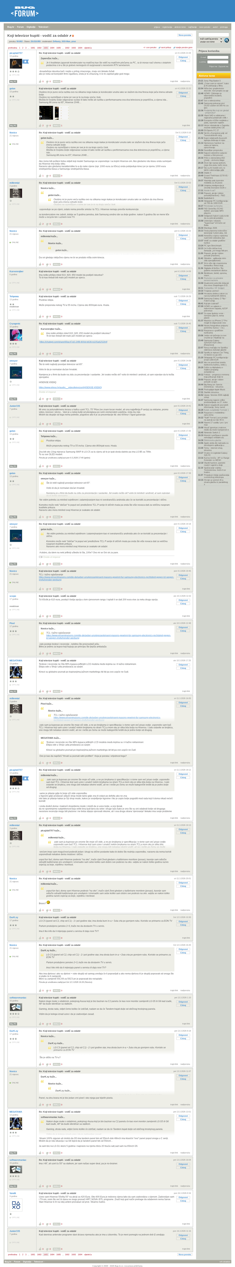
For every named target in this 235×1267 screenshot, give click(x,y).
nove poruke (204, 27)
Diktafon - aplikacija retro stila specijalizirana (215, 259)
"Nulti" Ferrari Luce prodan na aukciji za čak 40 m (216, 419)
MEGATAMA (16, 660)
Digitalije (31, 27)
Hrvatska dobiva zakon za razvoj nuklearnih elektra (215, 294)
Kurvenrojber (17, 271)
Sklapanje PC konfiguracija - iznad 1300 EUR (216, 358)
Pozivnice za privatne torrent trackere (213, 279)
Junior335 (15, 406)
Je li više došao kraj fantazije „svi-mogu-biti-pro (216, 249)
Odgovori (183, 57)
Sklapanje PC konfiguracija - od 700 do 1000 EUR (216, 202)
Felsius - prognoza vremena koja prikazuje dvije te (216, 376)
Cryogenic (15, 323)
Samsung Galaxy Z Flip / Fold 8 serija (215, 299)
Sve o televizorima (212, 100)
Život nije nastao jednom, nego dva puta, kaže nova (215, 164)
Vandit (13, 1193)
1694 (80, 48)
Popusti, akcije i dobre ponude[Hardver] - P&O (214, 194)
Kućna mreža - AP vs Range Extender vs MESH (216, 459)
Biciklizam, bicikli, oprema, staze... (215, 274)
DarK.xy (14, 917)
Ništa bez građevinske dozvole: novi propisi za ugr (216, 89)
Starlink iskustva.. (212, 392)
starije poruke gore (184, 47)
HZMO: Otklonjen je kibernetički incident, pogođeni (213, 95)
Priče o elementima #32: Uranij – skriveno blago (214, 159)
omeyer (14, 361)
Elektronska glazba (212, 440)
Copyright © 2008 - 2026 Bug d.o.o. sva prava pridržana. (117, 1266)
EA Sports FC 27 (211, 130)
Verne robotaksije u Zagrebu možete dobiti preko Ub (216, 126)
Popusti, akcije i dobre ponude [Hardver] (213, 254)
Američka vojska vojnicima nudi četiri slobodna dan (216, 237)
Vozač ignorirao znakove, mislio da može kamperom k (216, 428)
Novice (13, 132)
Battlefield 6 (209, 198)
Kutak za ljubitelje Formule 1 (216, 410)
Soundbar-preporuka (213, 150)
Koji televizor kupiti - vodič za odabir (57, 88)
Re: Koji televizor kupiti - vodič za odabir (60, 53)
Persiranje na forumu (213, 206)
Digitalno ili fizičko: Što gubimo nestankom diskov (215, 269)
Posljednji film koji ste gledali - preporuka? (216, 111)
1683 (46, 48)
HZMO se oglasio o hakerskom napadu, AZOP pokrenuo (216, 308)
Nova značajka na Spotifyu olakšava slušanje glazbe (216, 348)
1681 (33, 48)
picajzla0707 (16, 53)
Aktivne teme (207, 75)
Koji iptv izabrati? (211, 303)
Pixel (12, 623)
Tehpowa (14, 296)
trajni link (174, 81)
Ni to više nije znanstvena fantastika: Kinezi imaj (215, 264)
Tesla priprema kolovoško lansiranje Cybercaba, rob (215, 232)
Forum (20, 27)
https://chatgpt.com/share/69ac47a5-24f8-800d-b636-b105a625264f (73, 342)
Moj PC (13, 82)
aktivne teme (180, 27)
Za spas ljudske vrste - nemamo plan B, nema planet (214, 315)
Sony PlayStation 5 (212, 81)
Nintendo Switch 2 (212, 432)
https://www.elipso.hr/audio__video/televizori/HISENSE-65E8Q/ (70, 387)
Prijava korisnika (209, 50)
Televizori (43, 27)
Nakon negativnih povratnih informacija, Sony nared (216, 406)
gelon (13, 88)
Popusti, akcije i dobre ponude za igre (213, 380)
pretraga (224, 27)
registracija (167, 27)
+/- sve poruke (149, 47)
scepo (13, 596)
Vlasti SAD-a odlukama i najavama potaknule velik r (216, 116)
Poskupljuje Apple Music (214, 389)
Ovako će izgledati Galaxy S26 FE (215, 454)
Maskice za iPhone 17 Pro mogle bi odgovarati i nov (215, 321)
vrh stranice (225, 1262)
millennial (15, 183)
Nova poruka (185, 35)
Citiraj (183, 61)
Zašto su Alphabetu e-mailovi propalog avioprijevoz (213, 369)
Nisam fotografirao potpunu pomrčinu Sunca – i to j (216, 326)
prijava (157, 27)
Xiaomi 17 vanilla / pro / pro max (216, 423)
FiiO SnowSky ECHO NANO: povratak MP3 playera (213, 211)
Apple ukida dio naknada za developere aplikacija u (216, 444)
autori (215, 27)
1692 (67, 48)
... (28, 48)
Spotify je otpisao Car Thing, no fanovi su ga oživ (216, 353)
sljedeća (88, 48)
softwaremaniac (18, 997)
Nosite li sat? (209, 190)
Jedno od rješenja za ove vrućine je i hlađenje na (215, 336)
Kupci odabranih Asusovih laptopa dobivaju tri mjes (215, 139)
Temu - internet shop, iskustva (213, 449)
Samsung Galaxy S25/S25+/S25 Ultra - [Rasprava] (213, 342)
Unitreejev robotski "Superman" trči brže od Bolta (214, 223)
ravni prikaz (166, 47)
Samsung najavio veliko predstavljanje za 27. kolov (216, 401)
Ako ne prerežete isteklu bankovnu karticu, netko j (215, 363)
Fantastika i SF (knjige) (214, 288)
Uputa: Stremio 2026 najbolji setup (216, 396)
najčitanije (192, 27)
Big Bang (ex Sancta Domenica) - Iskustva (213, 385)
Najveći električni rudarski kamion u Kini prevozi (215, 154)
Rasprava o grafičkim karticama (213, 331)
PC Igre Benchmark (213, 245)
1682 (39, 48)
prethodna (12, 48)
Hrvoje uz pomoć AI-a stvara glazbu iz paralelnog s (216, 482)
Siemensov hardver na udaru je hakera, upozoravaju (214, 145)
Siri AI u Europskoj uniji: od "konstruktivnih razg (215, 134)
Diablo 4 (207, 173)
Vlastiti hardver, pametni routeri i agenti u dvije (214, 464)
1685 (58, 48)
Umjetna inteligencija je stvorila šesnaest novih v (215, 186)
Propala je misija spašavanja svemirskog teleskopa (216, 476)
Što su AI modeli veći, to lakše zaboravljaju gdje (214, 169)
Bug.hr (10, 27)
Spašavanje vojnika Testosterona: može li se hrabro (215, 470)
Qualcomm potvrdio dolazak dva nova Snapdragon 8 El (216, 284)
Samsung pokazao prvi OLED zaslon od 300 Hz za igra (216, 105)
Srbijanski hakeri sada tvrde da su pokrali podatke (216, 217)
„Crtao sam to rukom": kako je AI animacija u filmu (216, 84)
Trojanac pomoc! (211, 291)
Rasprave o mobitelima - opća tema (215, 414)
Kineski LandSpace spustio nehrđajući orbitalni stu (216, 436)
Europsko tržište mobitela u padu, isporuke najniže (216, 121)
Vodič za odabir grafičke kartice (214, 242)
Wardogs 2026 (210, 228)
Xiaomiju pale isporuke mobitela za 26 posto (214, 181)
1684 (52, 48)
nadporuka (185, 81)
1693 (73, 48)
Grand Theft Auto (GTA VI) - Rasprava (216, 176)
